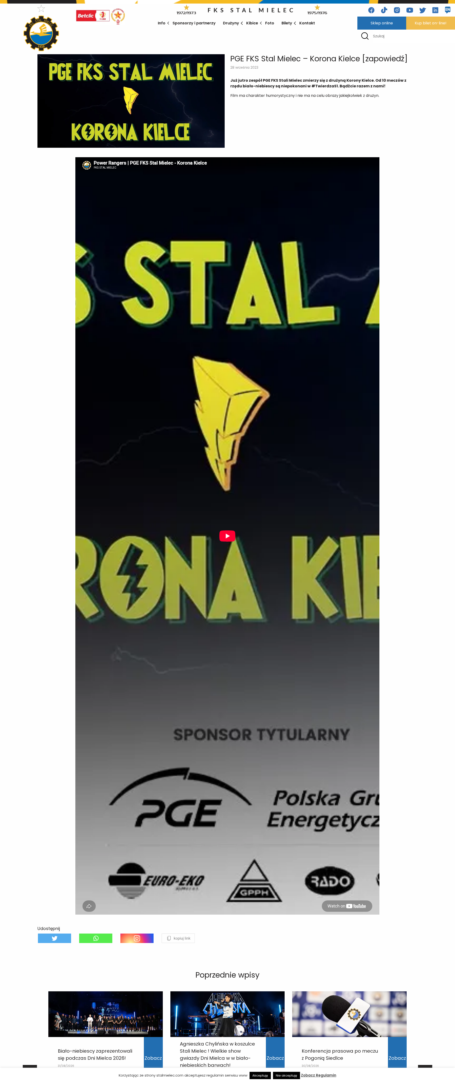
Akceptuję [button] (260, 1075)
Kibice (252, 23)
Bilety (287, 23)
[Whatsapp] (95, 938)
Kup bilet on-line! (430, 23)
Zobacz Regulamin (318, 1075)
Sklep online (382, 23)
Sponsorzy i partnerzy (194, 23)
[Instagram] (137, 938)
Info (161, 23)
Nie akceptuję (286, 1075)
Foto (269, 23)
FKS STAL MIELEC (252, 10)
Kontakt (307, 23)
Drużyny (231, 23)
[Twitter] (54, 938)
